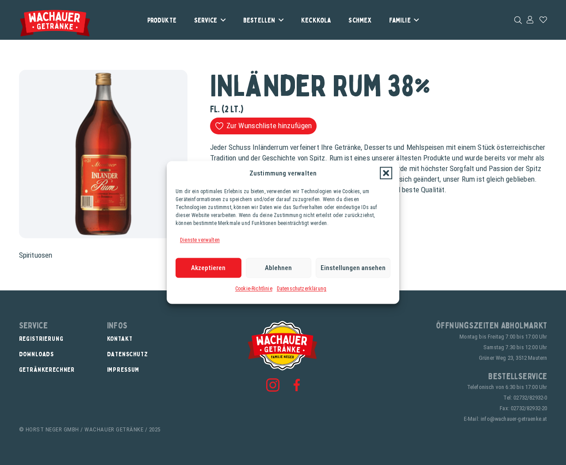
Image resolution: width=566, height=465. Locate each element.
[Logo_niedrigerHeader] (55, 23)
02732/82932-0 (530, 397)
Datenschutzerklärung (301, 288)
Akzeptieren (208, 268)
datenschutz (127, 354)
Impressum (123, 369)
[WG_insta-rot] (272, 385)
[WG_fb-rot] (297, 385)
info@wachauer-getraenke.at (514, 418)
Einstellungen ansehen (353, 268)
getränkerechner (47, 369)
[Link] (530, 19)
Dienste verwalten (200, 240)
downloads (36, 354)
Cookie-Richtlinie (253, 288)
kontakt (120, 338)
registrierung (41, 338)
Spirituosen (36, 255)
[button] (386, 173)
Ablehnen (278, 268)
